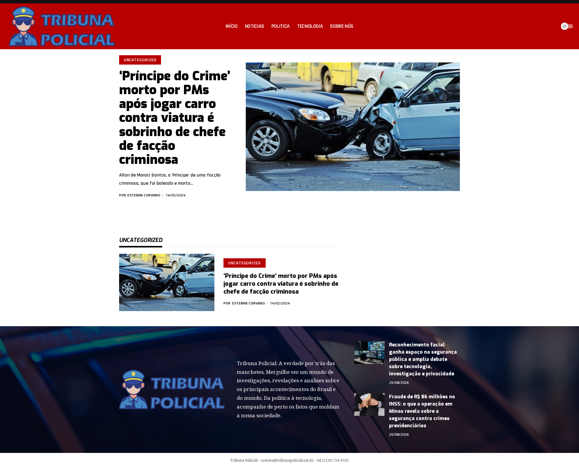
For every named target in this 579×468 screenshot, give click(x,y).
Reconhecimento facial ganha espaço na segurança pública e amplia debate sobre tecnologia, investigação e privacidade (423, 359)
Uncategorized (140, 60)
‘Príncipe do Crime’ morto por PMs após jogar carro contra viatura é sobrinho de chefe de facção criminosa (174, 118)
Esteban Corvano (143, 195)
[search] (550, 26)
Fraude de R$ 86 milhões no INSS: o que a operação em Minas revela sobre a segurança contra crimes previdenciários (422, 411)
